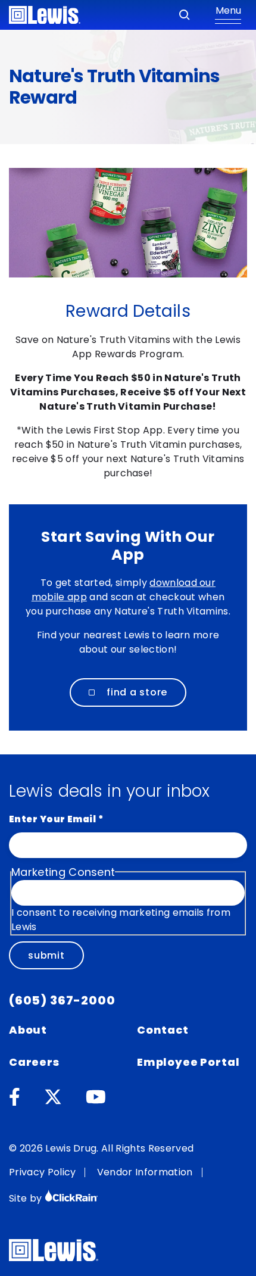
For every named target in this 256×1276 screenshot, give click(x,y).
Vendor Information (145, 1172)
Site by (27, 1198)
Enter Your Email (56, 819)
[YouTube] (96, 1097)
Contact (163, 1029)
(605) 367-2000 (62, 1000)
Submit (46, 955)
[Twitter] (53, 1097)
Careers (34, 1062)
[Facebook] (14, 1097)
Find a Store (137, 692)
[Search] (184, 15)
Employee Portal (188, 1062)
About (28, 1029)
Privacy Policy (42, 1172)
